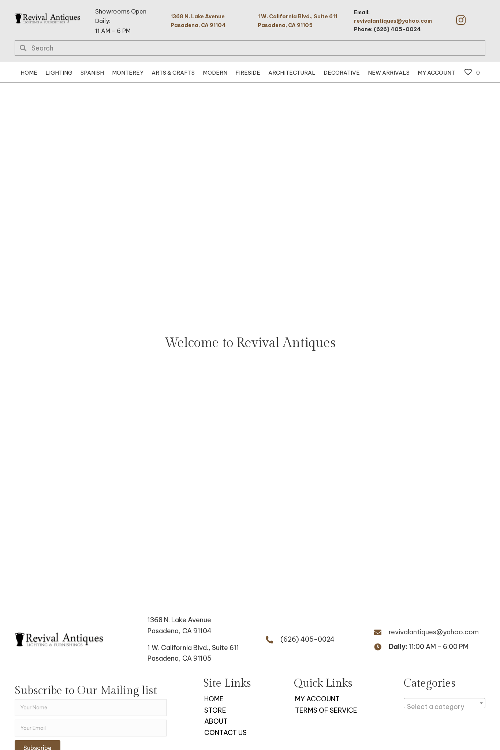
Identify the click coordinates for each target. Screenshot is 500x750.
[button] (461, 20)
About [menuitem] (216, 721)
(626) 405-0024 (307, 639)
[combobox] (444, 703)
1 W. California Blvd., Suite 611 (193, 647)
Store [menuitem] (215, 710)
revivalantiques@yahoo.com (393, 21)
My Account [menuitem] (317, 699)
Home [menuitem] (214, 699)
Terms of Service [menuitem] (326, 710)
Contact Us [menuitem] (225, 732)
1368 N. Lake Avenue (179, 620)
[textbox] (444, 706)
